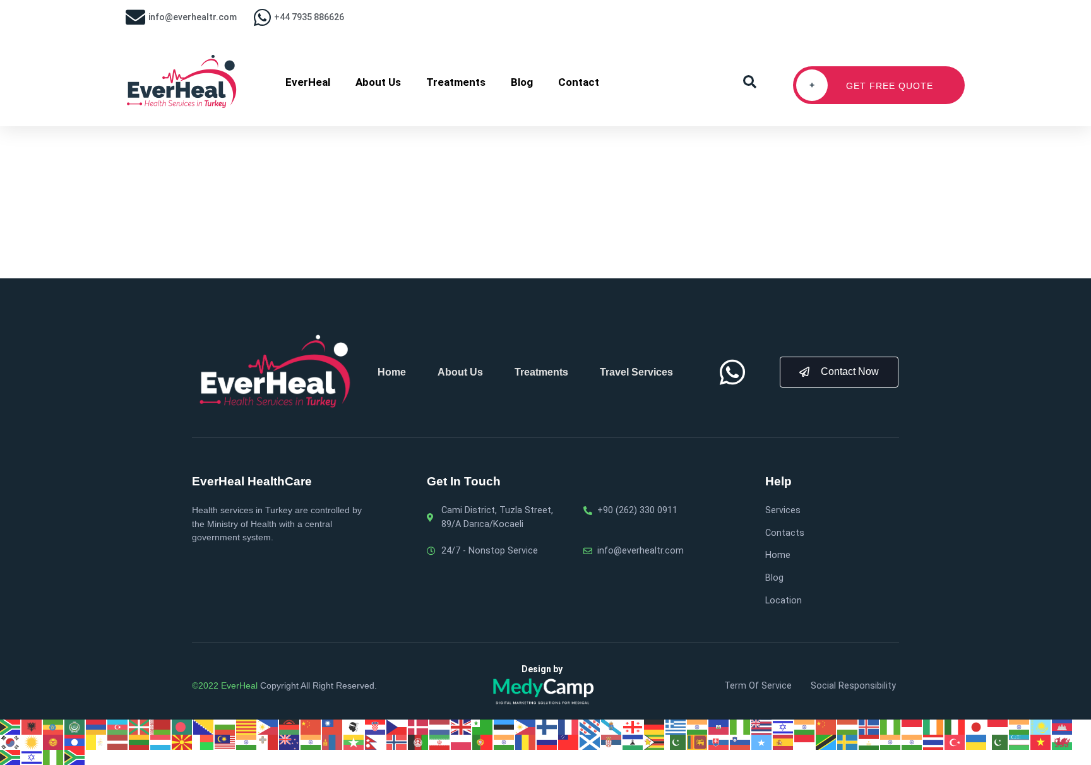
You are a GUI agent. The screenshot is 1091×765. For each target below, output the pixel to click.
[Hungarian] (848, 726)
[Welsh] (1062, 742)
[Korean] (10, 742)
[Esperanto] (483, 726)
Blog (522, 82)
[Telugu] (912, 742)
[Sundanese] (805, 742)
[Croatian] (375, 726)
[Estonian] (504, 726)
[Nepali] (375, 742)
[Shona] (654, 742)
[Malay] (225, 742)
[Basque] (139, 726)
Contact (578, 82)
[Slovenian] (740, 742)
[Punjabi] (504, 742)
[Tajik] (869, 742)
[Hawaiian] (762, 726)
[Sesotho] (633, 742)
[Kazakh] (1041, 726)
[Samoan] (569, 742)
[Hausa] (740, 726)
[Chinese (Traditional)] (332, 726)
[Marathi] (311, 742)
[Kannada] (1019, 726)
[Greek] (676, 726)
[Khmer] (1062, 726)
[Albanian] (32, 726)
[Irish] (934, 726)
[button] (750, 82)
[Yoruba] (53, 757)
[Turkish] (955, 742)
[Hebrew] (783, 726)
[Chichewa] (290, 726)
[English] (461, 726)
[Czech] (397, 726)
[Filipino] (526, 726)
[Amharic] (53, 726)
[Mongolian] (332, 742)
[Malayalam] (247, 742)
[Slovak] (719, 742)
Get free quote (871, 85)
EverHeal (307, 82)
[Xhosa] (10, 757)
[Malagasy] (204, 742)
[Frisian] (590, 726)
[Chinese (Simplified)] (311, 726)
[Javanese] (998, 726)
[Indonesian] (912, 726)
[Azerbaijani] (118, 726)
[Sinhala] (697, 742)
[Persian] (440, 742)
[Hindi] (805, 726)
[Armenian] (96, 726)
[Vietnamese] (1041, 742)
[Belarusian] (161, 726)
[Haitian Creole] (719, 726)
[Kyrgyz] (53, 742)
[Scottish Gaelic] (590, 742)
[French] (569, 726)
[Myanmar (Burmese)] (354, 742)
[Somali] (762, 742)
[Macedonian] (182, 742)
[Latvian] (118, 742)
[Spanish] (783, 742)
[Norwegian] (397, 742)
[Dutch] (440, 726)
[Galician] (612, 726)
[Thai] (934, 742)
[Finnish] (547, 726)
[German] (654, 726)
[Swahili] (826, 742)
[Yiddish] (32, 757)
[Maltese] (268, 742)
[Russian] (547, 742)
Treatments (456, 82)
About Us (378, 82)
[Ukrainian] (976, 742)
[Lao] (75, 742)
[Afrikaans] (10, 726)
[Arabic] (75, 726)
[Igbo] (891, 726)
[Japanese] (976, 726)
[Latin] (96, 742)
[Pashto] (418, 742)
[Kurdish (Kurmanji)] (32, 742)
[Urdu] (998, 742)
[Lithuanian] (139, 742)
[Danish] (418, 726)
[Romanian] (526, 742)
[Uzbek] (1019, 742)
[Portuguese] (483, 742)
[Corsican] (354, 726)
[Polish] (461, 742)
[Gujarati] (697, 726)
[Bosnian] (204, 726)
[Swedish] (848, 742)
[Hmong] (826, 726)
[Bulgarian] (225, 726)
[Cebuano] (268, 726)
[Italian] (955, 726)
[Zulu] (75, 757)
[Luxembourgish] (161, 742)
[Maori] (290, 742)
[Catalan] (247, 726)
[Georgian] (633, 726)
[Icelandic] (869, 726)
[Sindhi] (676, 742)
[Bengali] (182, 726)
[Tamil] (891, 742)
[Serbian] (612, 742)
